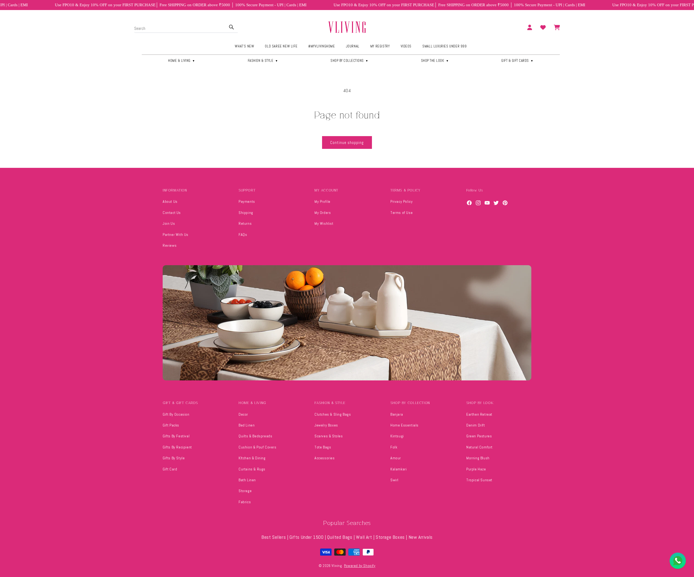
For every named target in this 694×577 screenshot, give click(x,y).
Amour (395, 458)
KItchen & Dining (252, 458)
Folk (393, 447)
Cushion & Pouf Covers (258, 447)
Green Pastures (479, 436)
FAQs (243, 234)
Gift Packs (171, 425)
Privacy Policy (401, 201)
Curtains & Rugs (252, 469)
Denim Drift (475, 425)
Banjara (396, 414)
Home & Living (181, 60)
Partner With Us (175, 234)
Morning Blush (478, 458)
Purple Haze (476, 469)
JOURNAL (352, 46)
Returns (245, 223)
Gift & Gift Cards (517, 60)
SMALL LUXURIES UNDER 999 (444, 46)
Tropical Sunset (479, 479)
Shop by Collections (349, 60)
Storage (245, 490)
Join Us (169, 223)
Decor (243, 414)
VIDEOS (406, 46)
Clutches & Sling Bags (332, 414)
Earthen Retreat (479, 414)
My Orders (322, 212)
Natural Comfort (479, 447)
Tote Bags (322, 447)
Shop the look (435, 60)
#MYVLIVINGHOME (321, 46)
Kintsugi (397, 436)
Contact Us (172, 212)
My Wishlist (323, 223)
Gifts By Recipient (177, 447)
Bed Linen (247, 425)
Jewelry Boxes (326, 425)
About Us (170, 201)
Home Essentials (404, 425)
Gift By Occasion (176, 414)
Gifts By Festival (176, 436)
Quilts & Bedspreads (255, 436)
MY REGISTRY (380, 46)
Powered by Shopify (359, 565)
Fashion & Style (263, 60)
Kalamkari (398, 469)
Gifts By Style (174, 458)
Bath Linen (247, 479)
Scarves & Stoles (328, 436)
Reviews (169, 245)
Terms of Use (401, 212)
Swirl (394, 479)
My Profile (322, 201)
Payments (247, 201)
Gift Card (170, 469)
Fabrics (245, 501)
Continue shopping (347, 142)
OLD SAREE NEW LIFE (281, 46)
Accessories (324, 458)
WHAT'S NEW (244, 46)
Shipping (246, 212)
